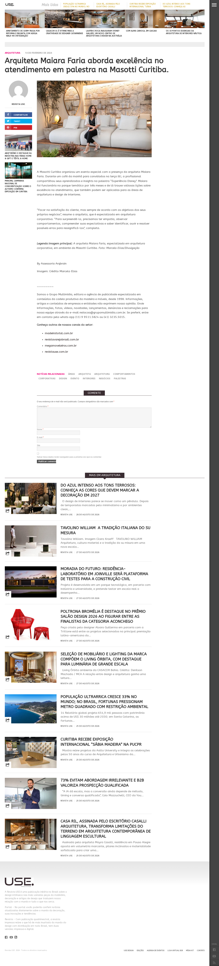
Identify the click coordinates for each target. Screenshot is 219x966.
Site (38, 445)
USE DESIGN (129, 950)
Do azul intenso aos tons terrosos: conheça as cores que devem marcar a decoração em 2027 (100, 490)
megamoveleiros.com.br (61, 345)
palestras (120, 378)
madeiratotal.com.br (59, 333)
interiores (89, 378)
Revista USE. (18, 104)
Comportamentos (124, 373)
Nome (40, 429)
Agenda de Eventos (155, 950)
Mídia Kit (190, 950)
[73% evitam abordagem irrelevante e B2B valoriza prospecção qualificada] (31, 808)
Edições (140, 950)
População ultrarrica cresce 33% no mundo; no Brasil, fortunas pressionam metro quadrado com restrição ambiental (104, 701)
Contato (201, 950)
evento (75, 378)
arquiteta (84, 373)
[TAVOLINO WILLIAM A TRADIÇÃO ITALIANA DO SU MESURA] (31, 555)
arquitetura (102, 373)
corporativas (46, 378)
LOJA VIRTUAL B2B (175, 950)
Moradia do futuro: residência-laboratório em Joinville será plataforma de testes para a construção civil (104, 573)
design (63, 378)
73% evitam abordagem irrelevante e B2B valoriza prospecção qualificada (102, 782)
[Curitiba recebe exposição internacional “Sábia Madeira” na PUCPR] (31, 767)
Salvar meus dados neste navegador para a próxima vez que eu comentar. (69, 457)
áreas (71, 373)
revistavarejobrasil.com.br (62, 339)
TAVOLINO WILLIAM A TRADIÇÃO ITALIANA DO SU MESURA (105, 530)
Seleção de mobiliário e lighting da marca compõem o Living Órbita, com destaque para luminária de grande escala (104, 659)
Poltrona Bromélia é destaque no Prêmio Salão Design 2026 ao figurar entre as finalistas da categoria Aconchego (103, 616)
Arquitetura (12, 52)
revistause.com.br (56, 351)
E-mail (40, 437)
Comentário (42, 406)
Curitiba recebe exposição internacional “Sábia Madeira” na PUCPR (143, 6)
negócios (104, 378)
